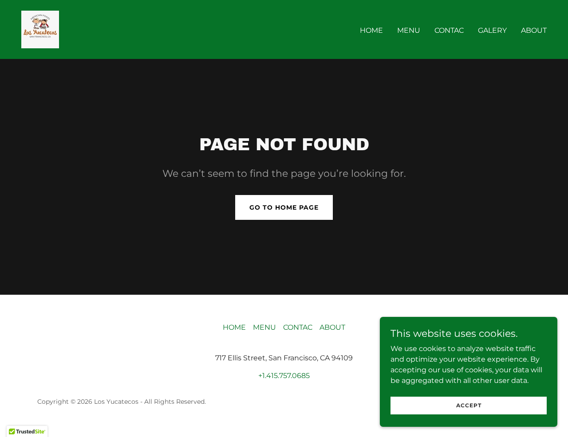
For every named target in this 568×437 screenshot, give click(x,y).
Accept (468, 405)
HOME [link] (371, 30)
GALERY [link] (492, 30)
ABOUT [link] (534, 30)
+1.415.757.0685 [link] (284, 375)
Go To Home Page (284, 207)
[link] (40, 29)
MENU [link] (408, 30)
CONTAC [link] (449, 30)
